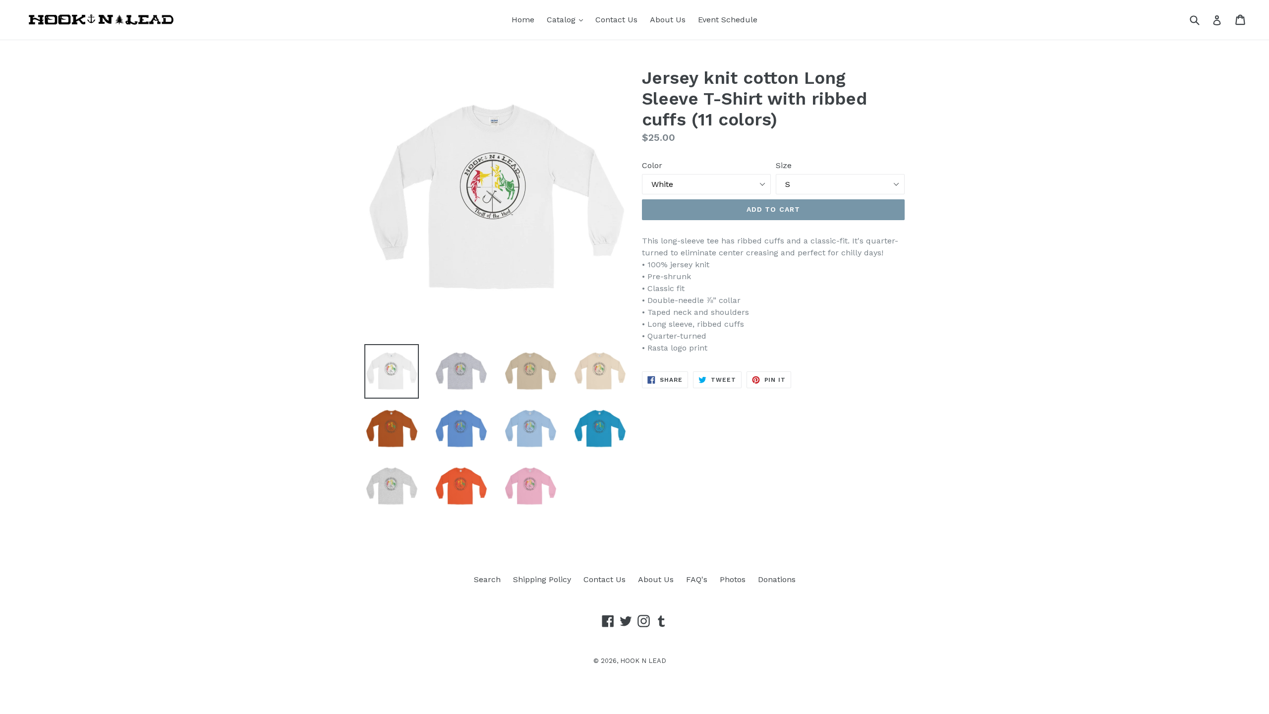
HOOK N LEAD (643, 660)
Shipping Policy (542, 579)
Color (652, 165)
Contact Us (616, 19)
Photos (733, 579)
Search (487, 579)
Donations (777, 579)
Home (523, 19)
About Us (668, 19)
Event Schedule (727, 19)
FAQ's (696, 579)
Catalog (567, 19)
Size (784, 165)
